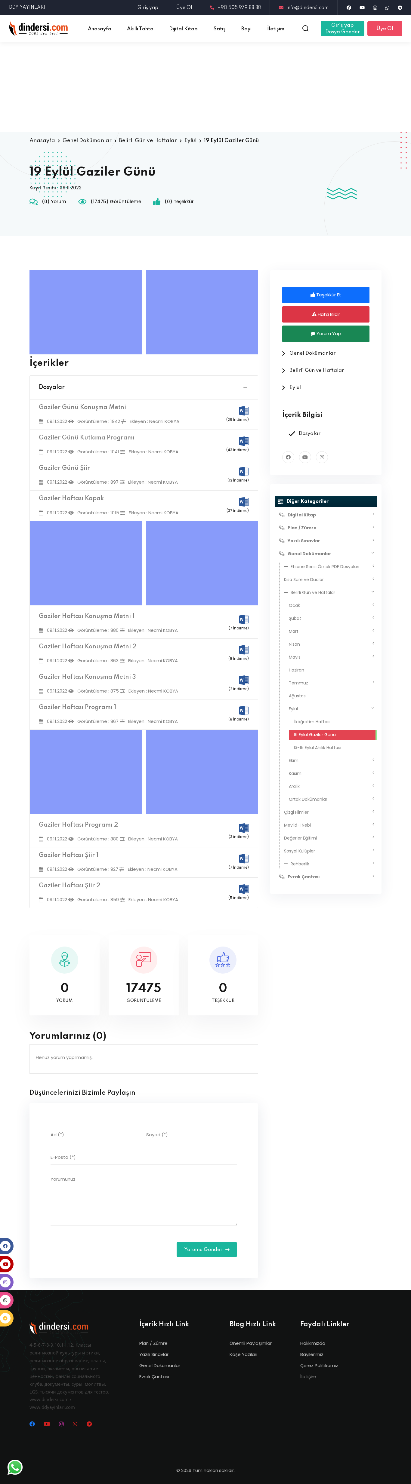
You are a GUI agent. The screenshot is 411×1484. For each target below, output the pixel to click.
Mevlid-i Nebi (297, 825)
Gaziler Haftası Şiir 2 (69, 886)
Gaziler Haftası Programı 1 (77, 708)
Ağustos (297, 696)
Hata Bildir (328, 314)
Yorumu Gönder (204, 1249)
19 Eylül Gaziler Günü (315, 735)
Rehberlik (300, 864)
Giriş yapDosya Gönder (342, 29)
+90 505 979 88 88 (239, 7)
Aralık (294, 786)
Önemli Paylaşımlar (251, 1343)
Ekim (293, 760)
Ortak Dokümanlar (308, 799)
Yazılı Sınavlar (153, 1354)
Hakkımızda (312, 1343)
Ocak (294, 605)
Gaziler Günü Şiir (64, 468)
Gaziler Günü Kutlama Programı (86, 438)
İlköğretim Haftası (312, 722)
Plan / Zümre (153, 1343)
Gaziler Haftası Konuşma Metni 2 (87, 647)
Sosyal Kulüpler (299, 851)
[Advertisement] (205, 87)
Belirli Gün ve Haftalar (148, 140)
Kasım (295, 773)
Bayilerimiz (311, 1354)
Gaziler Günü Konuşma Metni (82, 408)
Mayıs (295, 657)
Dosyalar (52, 387)
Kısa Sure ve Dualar (304, 580)
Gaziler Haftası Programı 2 (78, 825)
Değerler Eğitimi (300, 838)
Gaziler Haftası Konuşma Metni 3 (87, 677)
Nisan (294, 644)
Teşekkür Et (328, 295)
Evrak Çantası (154, 1376)
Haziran (296, 670)
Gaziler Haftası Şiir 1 (68, 855)
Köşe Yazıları (243, 1354)
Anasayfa (42, 140)
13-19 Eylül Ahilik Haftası (317, 748)
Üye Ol (184, 7)
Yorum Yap (328, 333)
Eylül (190, 140)
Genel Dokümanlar (87, 140)
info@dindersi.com (307, 7)
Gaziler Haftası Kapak (71, 499)
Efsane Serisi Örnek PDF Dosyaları (325, 567)
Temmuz (298, 683)
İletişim (308, 1376)
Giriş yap (148, 7)
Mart (293, 631)
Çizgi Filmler (296, 812)
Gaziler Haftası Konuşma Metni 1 (86, 616)
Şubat (295, 618)
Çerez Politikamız (319, 1365)
